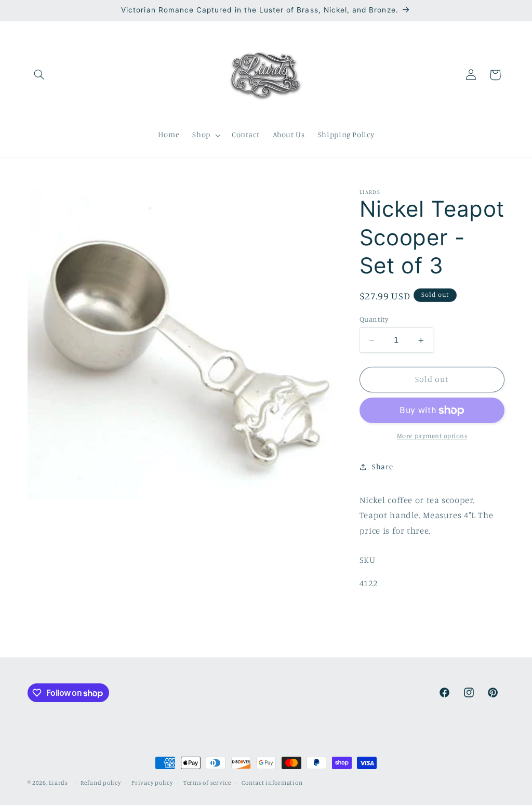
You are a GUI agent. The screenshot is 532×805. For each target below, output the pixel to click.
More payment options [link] (432, 436)
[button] (39, 75)
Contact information (272, 782)
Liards (58, 782)
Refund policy (101, 782)
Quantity (374, 319)
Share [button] (382, 466)
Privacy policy (151, 782)
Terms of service (207, 782)
